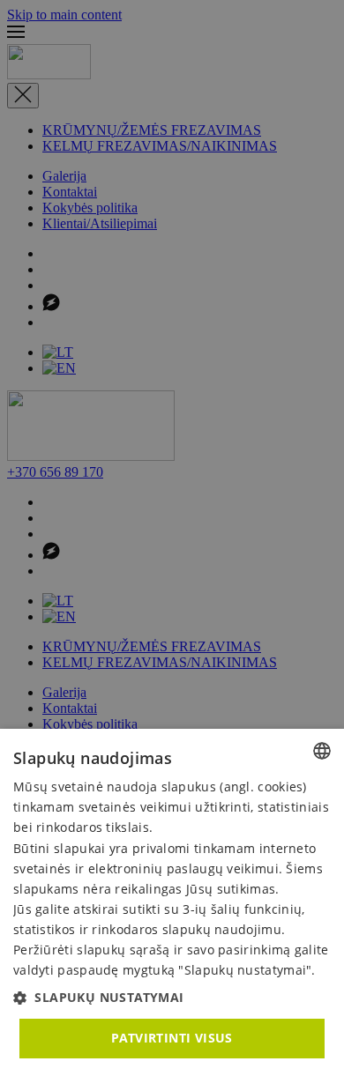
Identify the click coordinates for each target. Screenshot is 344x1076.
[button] (172, 997)
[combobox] (322, 751)
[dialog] (172, 902)
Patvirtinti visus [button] (172, 1037)
